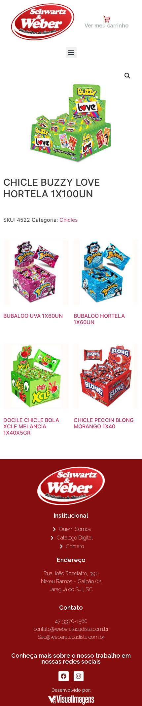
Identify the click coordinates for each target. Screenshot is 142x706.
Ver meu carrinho (106, 26)
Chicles (68, 219)
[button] (71, 52)
